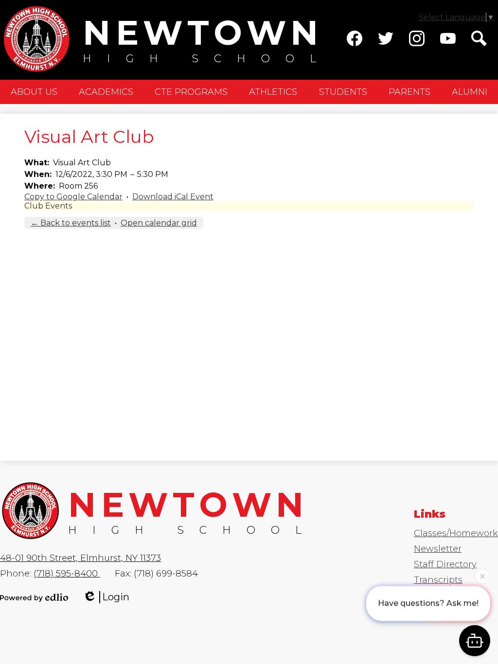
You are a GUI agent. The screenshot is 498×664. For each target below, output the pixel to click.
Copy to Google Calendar (73, 196)
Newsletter (438, 548)
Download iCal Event (172, 196)
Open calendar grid (159, 222)
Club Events (48, 205)
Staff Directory (445, 564)
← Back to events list (71, 222)
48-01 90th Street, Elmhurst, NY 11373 (80, 558)
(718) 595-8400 (67, 573)
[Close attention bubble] (482, 575)
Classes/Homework (456, 533)
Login (115, 597)
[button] (34, 92)
